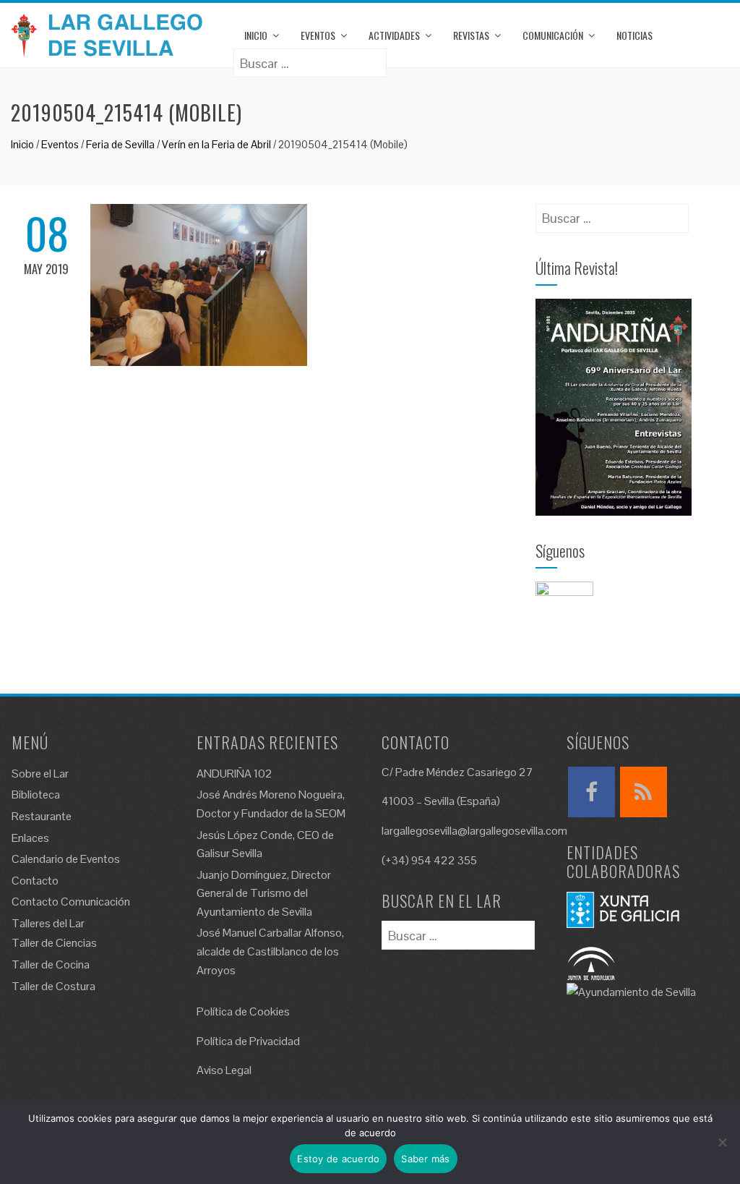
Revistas (471, 35)
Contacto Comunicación (71, 901)
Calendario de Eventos (66, 858)
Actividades (394, 35)
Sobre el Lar (40, 773)
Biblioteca (36, 794)
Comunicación (552, 35)
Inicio (255, 35)
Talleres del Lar (48, 923)
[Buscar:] (310, 58)
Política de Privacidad (248, 1041)
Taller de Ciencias (54, 942)
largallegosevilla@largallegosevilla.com (474, 830)
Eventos (318, 35)
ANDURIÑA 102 (234, 773)
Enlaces (30, 838)
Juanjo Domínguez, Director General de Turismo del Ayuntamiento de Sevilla (264, 893)
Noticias (634, 35)
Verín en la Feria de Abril (216, 144)
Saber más (425, 1158)
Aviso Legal (224, 1070)
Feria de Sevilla (120, 144)
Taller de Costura (53, 986)
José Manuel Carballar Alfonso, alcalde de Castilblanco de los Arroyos (270, 951)
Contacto (35, 880)
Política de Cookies (243, 1011)
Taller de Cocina (51, 964)
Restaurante (42, 816)
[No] (722, 1142)
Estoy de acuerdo (338, 1158)
